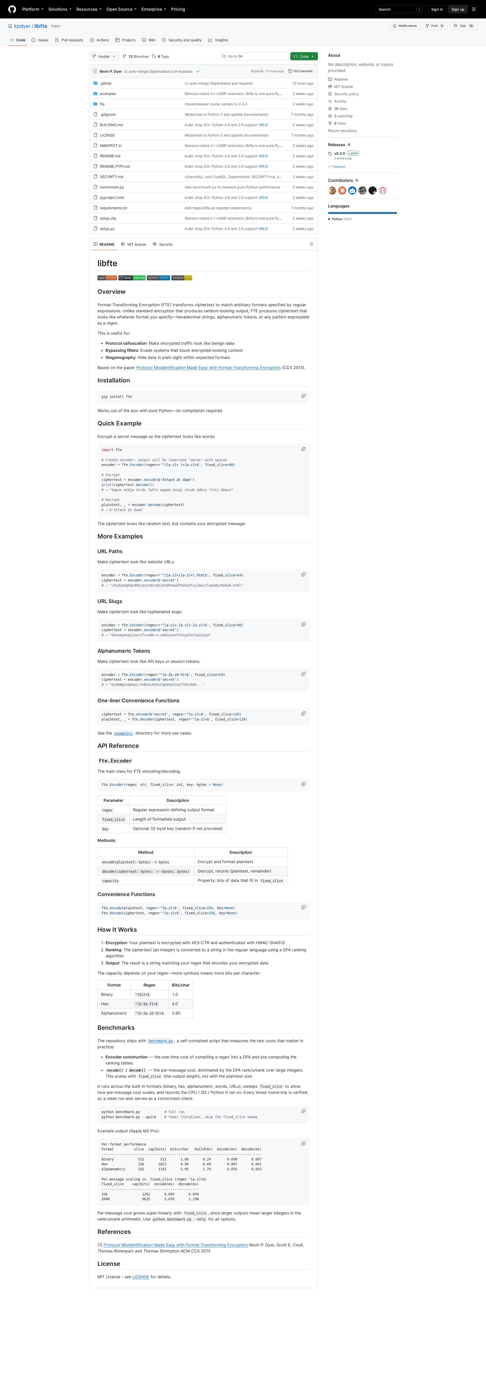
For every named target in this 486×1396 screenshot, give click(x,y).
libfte (40, 26)
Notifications (408, 26)
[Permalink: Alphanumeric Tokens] (93, 650)
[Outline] (311, 244)
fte (102, 104)
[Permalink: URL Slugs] (93, 601)
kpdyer (22, 26)
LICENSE (107, 135)
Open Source (119, 9)
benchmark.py (112, 187)
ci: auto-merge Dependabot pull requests (158, 71)
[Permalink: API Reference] (93, 745)
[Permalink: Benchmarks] (93, 1027)
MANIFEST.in (111, 145)
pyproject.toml (112, 197)
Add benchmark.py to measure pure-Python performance (232, 187)
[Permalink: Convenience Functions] (93, 894)
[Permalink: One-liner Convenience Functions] (93, 700)
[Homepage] (12, 9)
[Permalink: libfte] (93, 263)
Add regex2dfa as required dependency (218, 208)
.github (106, 83)
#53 (263, 125)
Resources (86, 9)
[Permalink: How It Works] (93, 929)
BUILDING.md (111, 125)
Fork (437, 26)
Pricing (178, 9)
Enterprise (151, 9)
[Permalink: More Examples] (93, 536)
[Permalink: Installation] (93, 380)
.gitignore (108, 114)
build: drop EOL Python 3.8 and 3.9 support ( (222, 125)
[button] (304, 395)
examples (108, 93)
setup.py (107, 228)
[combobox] (256, 56)
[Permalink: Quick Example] (93, 423)
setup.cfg (108, 218)
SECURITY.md (112, 176)
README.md (110, 156)
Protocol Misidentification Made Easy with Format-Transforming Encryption (208, 367)
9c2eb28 (257, 71)
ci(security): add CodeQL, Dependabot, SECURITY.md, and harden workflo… (248, 176)
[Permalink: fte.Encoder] (93, 761)
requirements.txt (113, 208)
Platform (30, 9)
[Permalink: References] (93, 1231)
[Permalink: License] (93, 1263)
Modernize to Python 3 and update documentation (227, 114)
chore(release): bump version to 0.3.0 (216, 104)
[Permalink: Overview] (93, 291)
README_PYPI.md (115, 166)
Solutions (57, 9)
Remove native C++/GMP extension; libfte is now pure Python (236, 93)
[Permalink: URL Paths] (93, 551)
